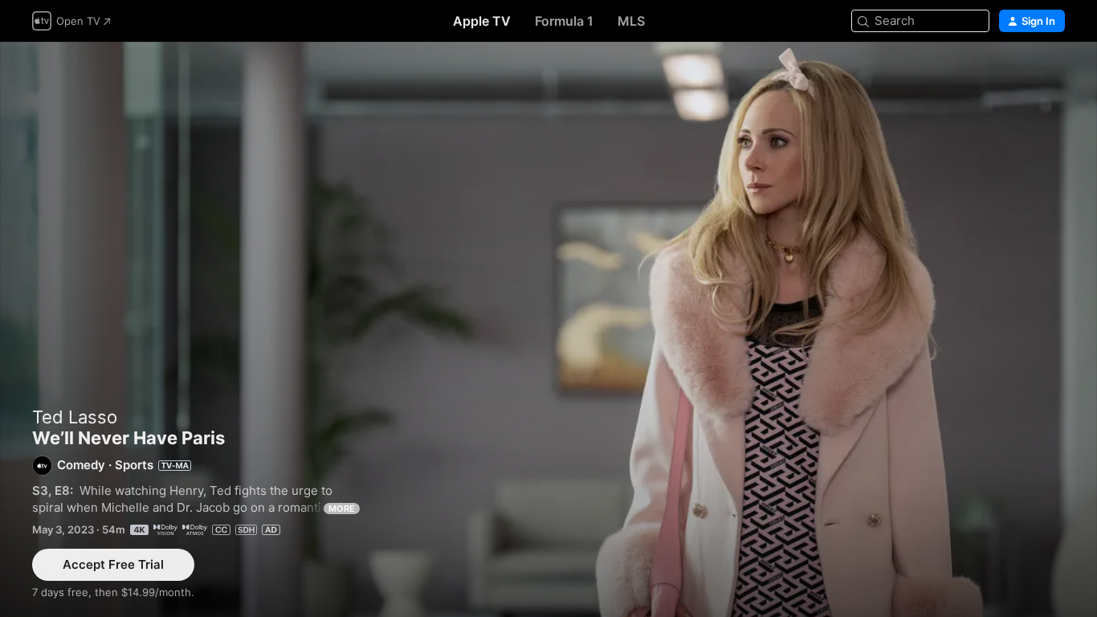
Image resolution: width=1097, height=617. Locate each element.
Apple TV (482, 21)
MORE (341, 508)
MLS (631, 21)
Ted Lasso (74, 417)
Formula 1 (564, 21)
